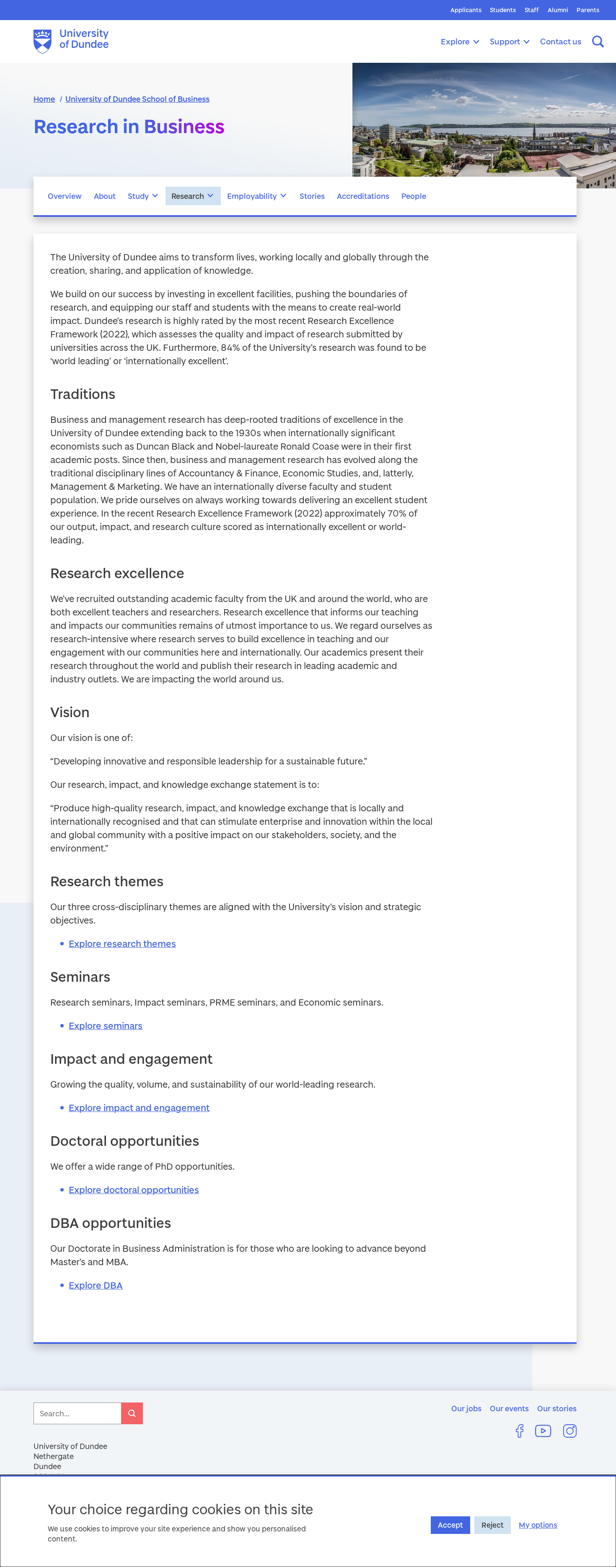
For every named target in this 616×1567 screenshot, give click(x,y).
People (413, 196)
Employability (252, 196)
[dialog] (308, 1521)
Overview (65, 196)
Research (187, 196)
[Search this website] (598, 41)
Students (503, 10)
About (105, 196)
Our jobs (466, 1408)
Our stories (557, 1408)
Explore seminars (105, 1025)
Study (138, 196)
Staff (532, 10)
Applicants (465, 10)
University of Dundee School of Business (137, 99)
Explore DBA (96, 1285)
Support (505, 41)
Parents (588, 10)
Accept (450, 1525)
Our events (509, 1408)
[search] (132, 1413)
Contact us (561, 41)
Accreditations (363, 196)
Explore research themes (122, 943)
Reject (492, 1525)
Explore (455, 41)
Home (44, 99)
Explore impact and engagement (139, 1107)
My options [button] (538, 1525)
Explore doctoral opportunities (134, 1190)
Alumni (558, 10)
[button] (155, 196)
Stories (312, 196)
